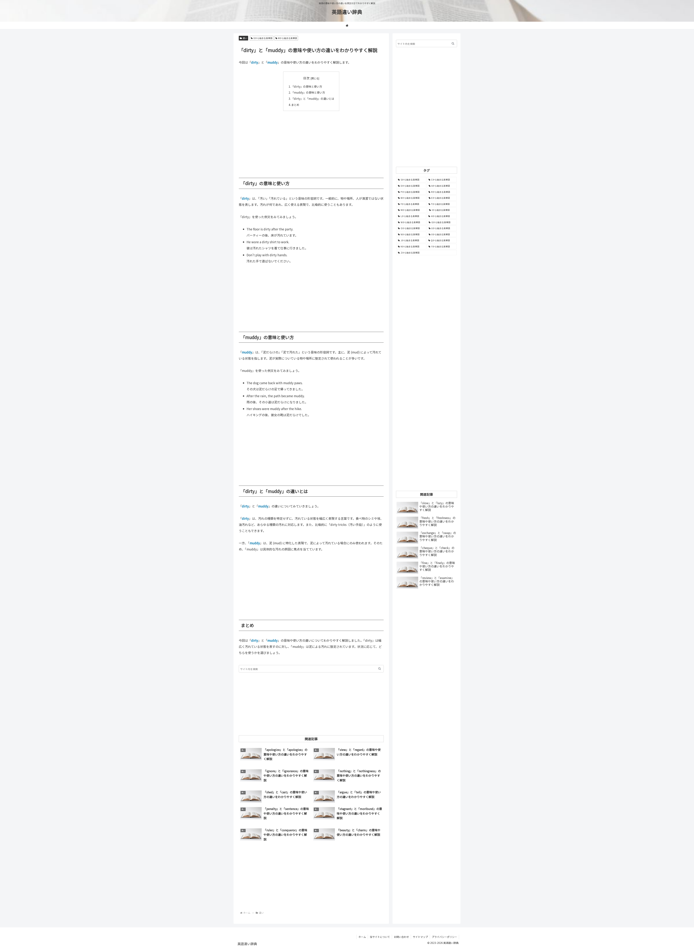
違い (245, 38)
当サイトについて (380, 937)
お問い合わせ (401, 937)
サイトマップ (420, 937)
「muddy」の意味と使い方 (308, 92)
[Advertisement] (311, 141)
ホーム (362, 937)
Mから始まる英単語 (287, 38)
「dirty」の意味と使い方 (306, 86)
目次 (306, 78)
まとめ (295, 105)
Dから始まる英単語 (263, 38)
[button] (380, 668)
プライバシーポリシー (444, 937)
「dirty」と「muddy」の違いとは (312, 98)
